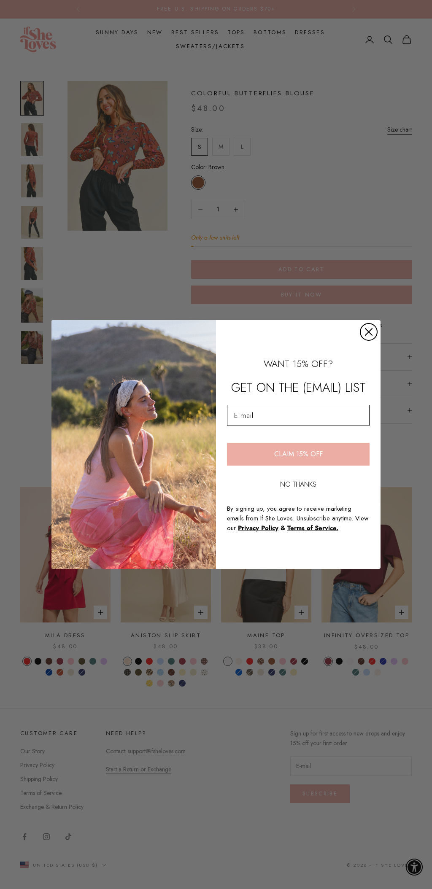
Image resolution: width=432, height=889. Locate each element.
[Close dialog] (368, 331)
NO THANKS (298, 484)
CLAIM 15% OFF (298, 454)
